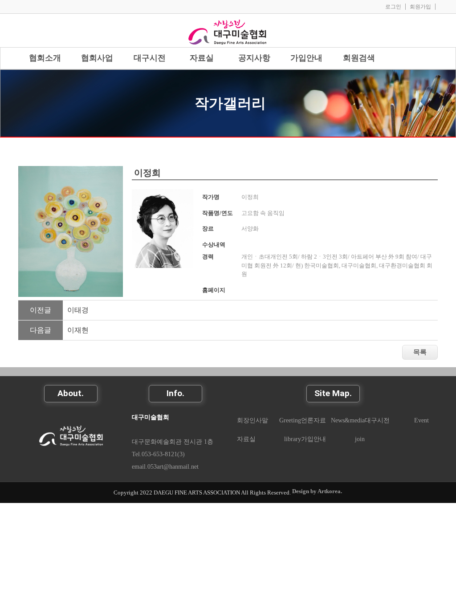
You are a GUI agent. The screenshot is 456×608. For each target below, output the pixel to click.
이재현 (78, 330)
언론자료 (313, 420)
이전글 (40, 310)
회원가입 (420, 7)
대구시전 (377, 420)
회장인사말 (252, 420)
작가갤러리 (230, 103)
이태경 (78, 310)
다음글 (40, 330)
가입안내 (313, 438)
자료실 (246, 438)
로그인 (393, 7)
